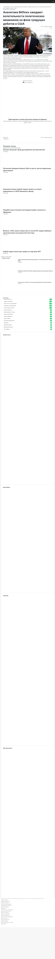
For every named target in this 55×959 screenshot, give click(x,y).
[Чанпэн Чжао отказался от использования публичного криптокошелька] (9, 291)
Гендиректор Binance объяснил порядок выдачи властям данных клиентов (35, 270)
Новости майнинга (8, 316)
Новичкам (6, 322)
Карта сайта (3, 923)
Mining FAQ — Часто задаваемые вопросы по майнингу (8, 707)
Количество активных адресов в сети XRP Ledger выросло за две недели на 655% (8, 450)
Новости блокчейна (8, 314)
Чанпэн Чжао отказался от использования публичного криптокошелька (34, 282)
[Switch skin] (48, 2)
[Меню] (53, 2)
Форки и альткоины (8, 301)
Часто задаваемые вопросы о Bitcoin (8, 721)
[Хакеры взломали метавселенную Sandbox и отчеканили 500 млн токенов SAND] (9, 268)
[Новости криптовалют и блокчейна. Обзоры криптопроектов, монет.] (7, 1)
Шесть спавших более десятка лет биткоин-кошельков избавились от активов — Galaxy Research (7, 378)
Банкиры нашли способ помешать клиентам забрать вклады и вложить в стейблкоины (8, 406)
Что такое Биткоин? (7, 733)
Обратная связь (4, 920)
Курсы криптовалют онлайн (7, 922)
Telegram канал (4, 899)
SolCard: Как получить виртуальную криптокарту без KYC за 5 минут (8, 759)
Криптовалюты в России (9, 312)
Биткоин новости (7, 299)
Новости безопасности (9, 307)
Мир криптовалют (8, 324)
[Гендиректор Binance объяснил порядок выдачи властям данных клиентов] (9, 279)
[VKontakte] (0, 925)
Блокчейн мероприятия (9, 320)
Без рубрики (6, 329)
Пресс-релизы (7, 318)
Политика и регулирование (10, 305)
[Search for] (51, 2)
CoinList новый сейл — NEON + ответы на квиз (6, 847)
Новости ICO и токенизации (10, 303)
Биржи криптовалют (8, 327)
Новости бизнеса (8, 309)
